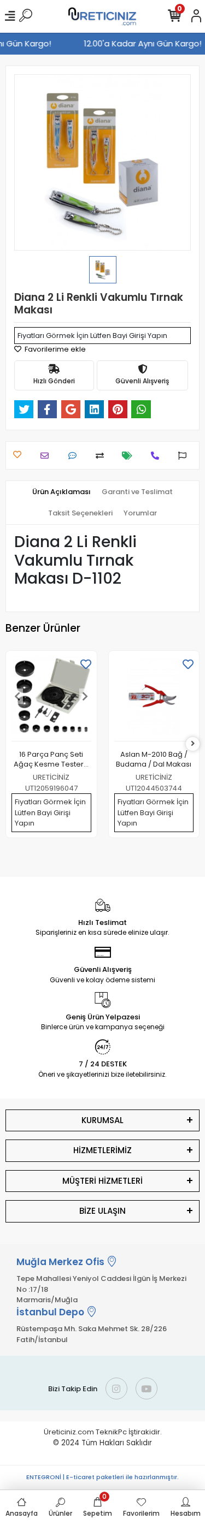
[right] (193, 744)
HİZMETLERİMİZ (102, 1150)
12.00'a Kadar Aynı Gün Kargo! (144, 43)
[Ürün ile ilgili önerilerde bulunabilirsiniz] (185, 455)
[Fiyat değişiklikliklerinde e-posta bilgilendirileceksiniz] (129, 455)
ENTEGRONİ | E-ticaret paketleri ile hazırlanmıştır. (102, 1477)
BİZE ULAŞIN (102, 1211)
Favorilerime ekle (54, 349)
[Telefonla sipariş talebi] (157, 455)
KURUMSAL (102, 1120)
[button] (17, 696)
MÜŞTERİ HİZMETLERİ (102, 1180)
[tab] (61, 492)
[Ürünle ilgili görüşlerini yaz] (75, 455)
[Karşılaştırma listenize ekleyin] (102, 455)
